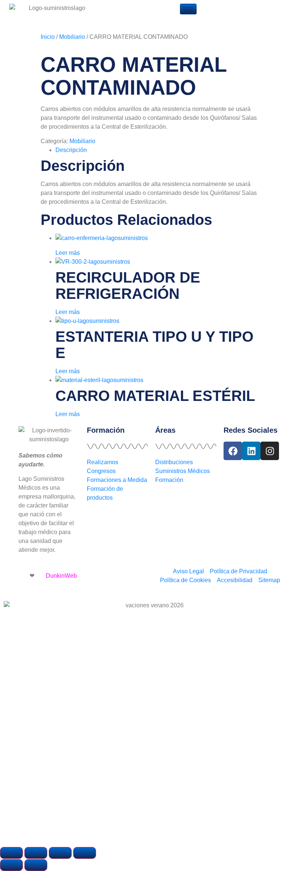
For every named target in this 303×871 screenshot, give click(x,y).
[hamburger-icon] (188, 9)
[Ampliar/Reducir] (11, 853)
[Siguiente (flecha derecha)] (35, 865)
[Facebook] (233, 451)
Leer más (67, 253)
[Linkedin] (251, 451)
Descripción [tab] (71, 150)
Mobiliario (72, 37)
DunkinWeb (61, 576)
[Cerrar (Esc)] (84, 853)
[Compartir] (60, 853)
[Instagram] (270, 451)
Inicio (48, 37)
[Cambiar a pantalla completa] (35, 853)
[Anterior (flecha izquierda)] (11, 865)
